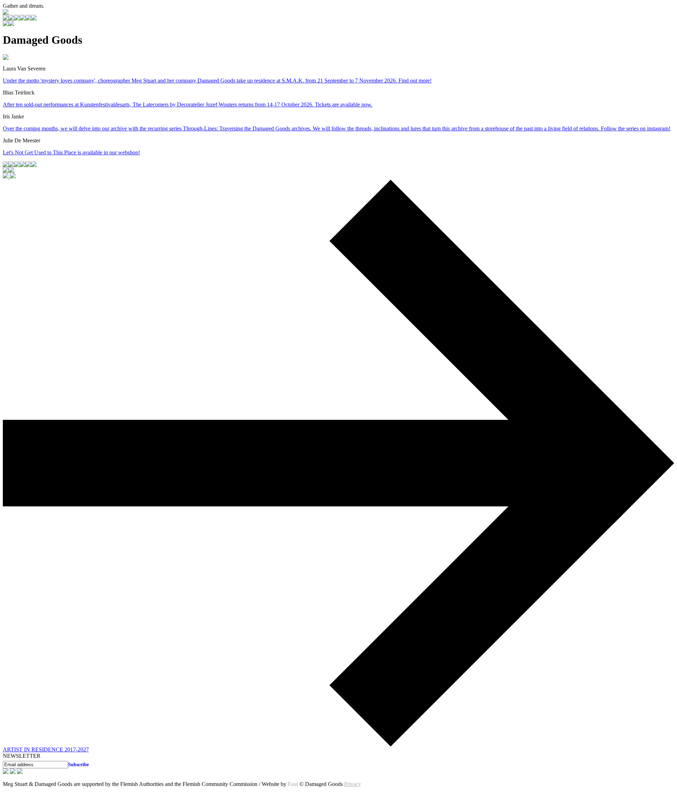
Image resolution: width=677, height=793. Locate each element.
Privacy (352, 784)
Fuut (293, 784)
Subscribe (78, 764)
